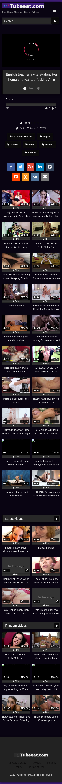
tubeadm (36, 122)
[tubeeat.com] (25, 6)
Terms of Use (37, 767)
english (46, 136)
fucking (14, 144)
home (31, 144)
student (49, 144)
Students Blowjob (22, 136)
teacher (32, 152)
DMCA (37, 762)
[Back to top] (51, 773)
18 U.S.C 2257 (17, 762)
